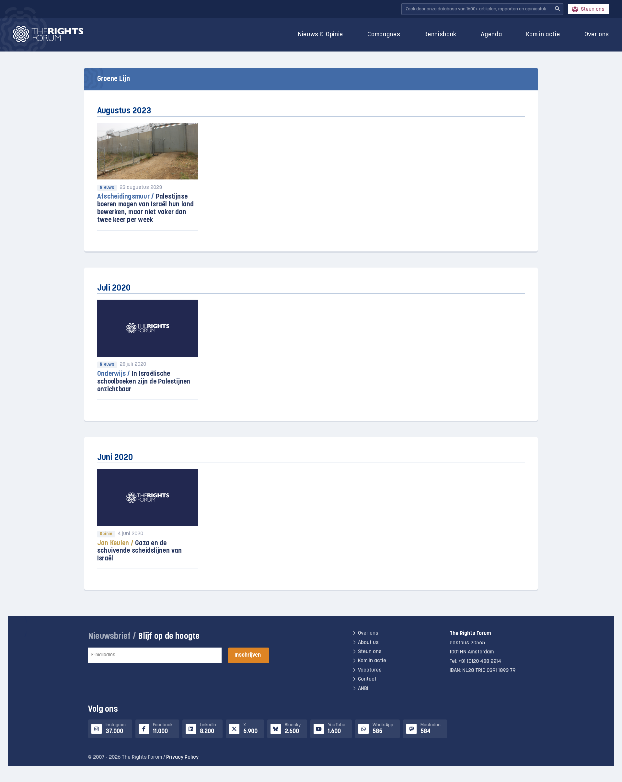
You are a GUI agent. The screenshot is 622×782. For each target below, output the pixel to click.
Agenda (491, 35)
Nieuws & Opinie (320, 35)
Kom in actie (543, 35)
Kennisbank (440, 35)
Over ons (596, 35)
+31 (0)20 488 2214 (479, 661)
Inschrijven (248, 655)
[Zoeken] (557, 9)
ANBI (363, 688)
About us (368, 642)
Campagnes (383, 35)
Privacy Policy (182, 757)
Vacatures (370, 670)
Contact (367, 679)
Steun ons (593, 9)
